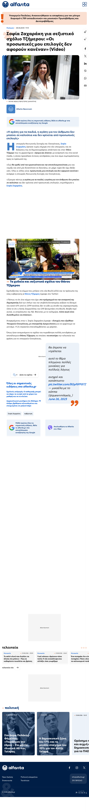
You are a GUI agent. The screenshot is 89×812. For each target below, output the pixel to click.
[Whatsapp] (85, 78)
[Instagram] (76, 767)
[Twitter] (85, 56)
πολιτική (12, 708)
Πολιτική (10, 28)
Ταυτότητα (25, 780)
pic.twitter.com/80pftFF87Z (67, 384)
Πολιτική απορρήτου (29, 777)
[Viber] (85, 70)
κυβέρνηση (28, 414)
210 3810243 (77, 780)
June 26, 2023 (57, 399)
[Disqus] (44, 471)
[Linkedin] (85, 63)
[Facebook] (85, 48)
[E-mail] (85, 85)
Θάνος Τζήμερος (32, 294)
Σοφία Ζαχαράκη (14, 185)
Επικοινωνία (7, 780)
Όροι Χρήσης (7, 777)
